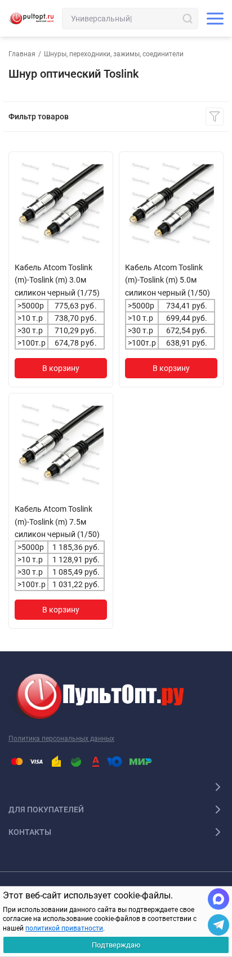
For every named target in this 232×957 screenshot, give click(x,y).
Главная (21, 54)
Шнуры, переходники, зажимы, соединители (114, 54)
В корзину (60, 368)
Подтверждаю (116, 945)
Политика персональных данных (61, 739)
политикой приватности (64, 928)
